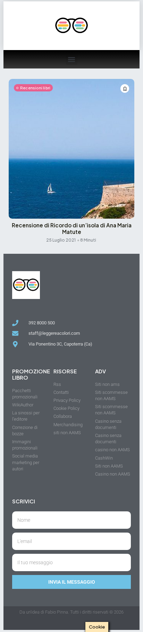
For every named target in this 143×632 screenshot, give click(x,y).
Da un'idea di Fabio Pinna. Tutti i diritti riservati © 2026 (71, 612)
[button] (71, 59)
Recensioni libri (35, 88)
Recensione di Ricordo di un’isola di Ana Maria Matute (72, 228)
